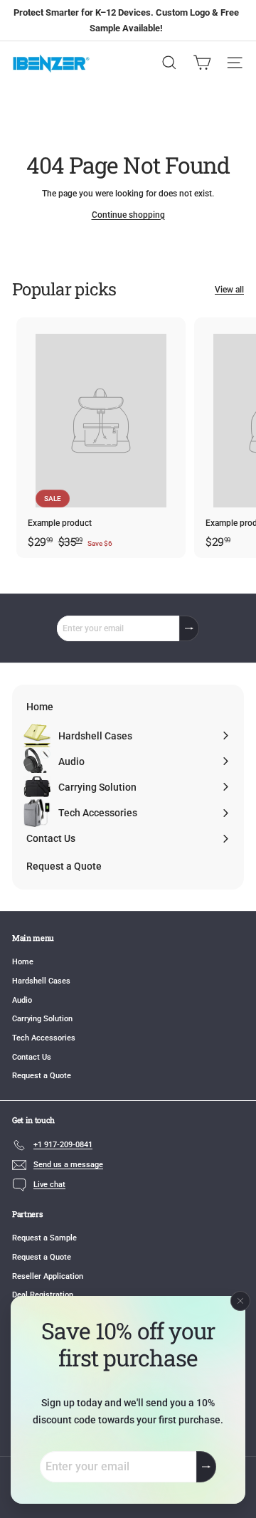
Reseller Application (47, 1276)
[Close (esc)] (240, 1301)
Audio (22, 1000)
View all (229, 290)
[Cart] (202, 62)
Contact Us (31, 1057)
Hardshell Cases (41, 981)
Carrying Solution (42, 1018)
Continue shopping (128, 215)
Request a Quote (41, 1075)
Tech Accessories (43, 1038)
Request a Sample (44, 1238)
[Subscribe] (206, 1467)
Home (22, 961)
